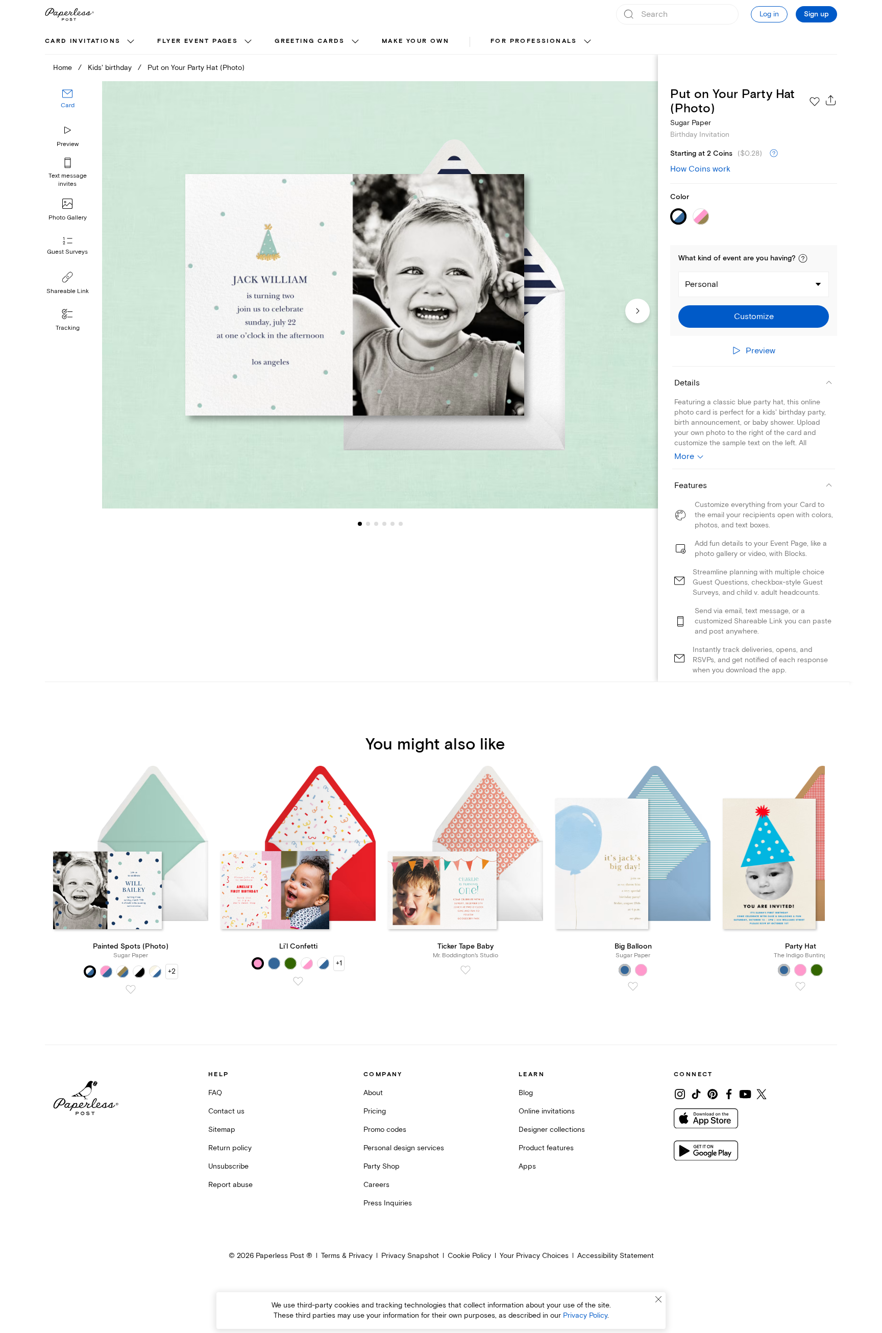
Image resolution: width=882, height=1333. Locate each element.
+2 (172, 971)
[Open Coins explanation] (773, 154)
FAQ (215, 1092)
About (373, 1092)
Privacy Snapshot (410, 1255)
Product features (546, 1148)
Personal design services (403, 1148)
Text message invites (67, 180)
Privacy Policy (585, 1315)
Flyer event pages (197, 41)
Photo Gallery (67, 218)
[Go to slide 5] (384, 524)
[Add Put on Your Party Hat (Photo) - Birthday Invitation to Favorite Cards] (814, 101)
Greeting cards (310, 41)
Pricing (374, 1111)
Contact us (226, 1111)
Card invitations (82, 41)
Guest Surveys (67, 252)
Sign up (816, 14)
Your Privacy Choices (534, 1255)
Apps (527, 1166)
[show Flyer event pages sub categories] (248, 42)
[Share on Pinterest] (712, 1094)
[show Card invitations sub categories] (131, 42)
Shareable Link (67, 291)
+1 (339, 963)
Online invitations (547, 1111)
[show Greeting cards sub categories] (355, 42)
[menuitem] (91, 42)
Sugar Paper (690, 122)
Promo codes (384, 1129)
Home (62, 67)
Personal (701, 284)
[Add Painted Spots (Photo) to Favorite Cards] (131, 989)
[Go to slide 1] (360, 524)
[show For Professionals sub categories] (587, 42)
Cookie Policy (469, 1255)
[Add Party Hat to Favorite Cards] (800, 986)
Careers (376, 1184)
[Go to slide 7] (401, 524)
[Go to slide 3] (368, 524)
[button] (803, 258)
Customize (754, 316)
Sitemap (221, 1129)
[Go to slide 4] (376, 524)
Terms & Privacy (347, 1255)
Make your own (415, 41)
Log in (769, 14)
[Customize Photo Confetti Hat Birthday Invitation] (379, 295)
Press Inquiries (387, 1203)
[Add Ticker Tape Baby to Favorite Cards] (465, 970)
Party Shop (381, 1166)
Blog (526, 1092)
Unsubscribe (228, 1166)
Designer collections (552, 1129)
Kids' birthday (110, 67)
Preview (68, 144)
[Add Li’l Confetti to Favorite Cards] (298, 981)
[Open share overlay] (831, 100)
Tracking (68, 328)
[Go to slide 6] (392, 524)
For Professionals (534, 41)
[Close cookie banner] (658, 1299)
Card (68, 106)
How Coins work (700, 169)
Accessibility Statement (615, 1255)
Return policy (230, 1148)
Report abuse (230, 1184)
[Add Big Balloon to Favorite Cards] (633, 986)
